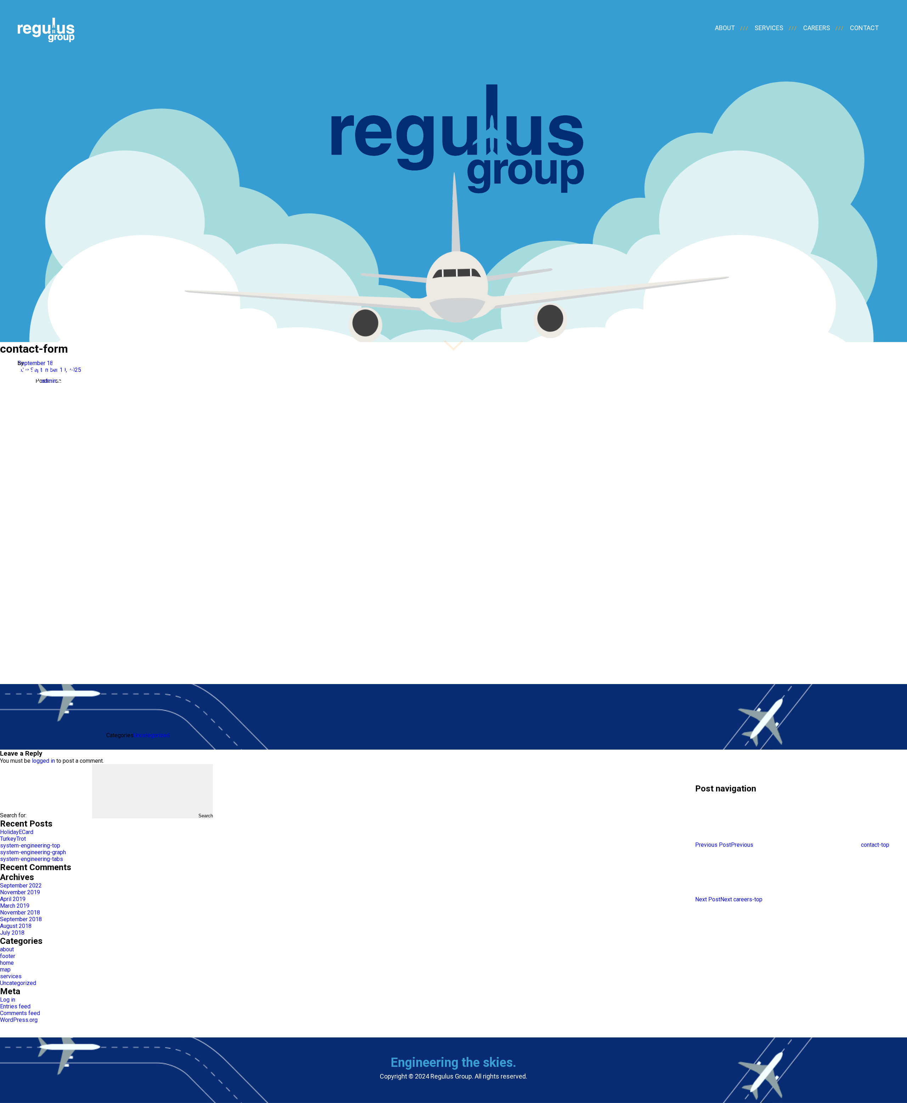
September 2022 (21, 885)
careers (816, 28)
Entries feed (15, 1006)
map (5, 969)
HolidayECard (16, 832)
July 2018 (12, 932)
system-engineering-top (30, 845)
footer (7, 956)
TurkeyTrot (13, 838)
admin (48, 380)
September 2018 (21, 919)
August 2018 (16, 926)
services (769, 28)
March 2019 (14, 905)
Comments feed (20, 1013)
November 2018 (20, 912)
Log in (7, 999)
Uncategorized (152, 735)
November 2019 (20, 892)
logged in (43, 760)
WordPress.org (19, 1020)
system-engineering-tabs (31, 859)
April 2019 (13, 899)
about (725, 28)
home (7, 962)
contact (864, 28)
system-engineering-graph (33, 852)
